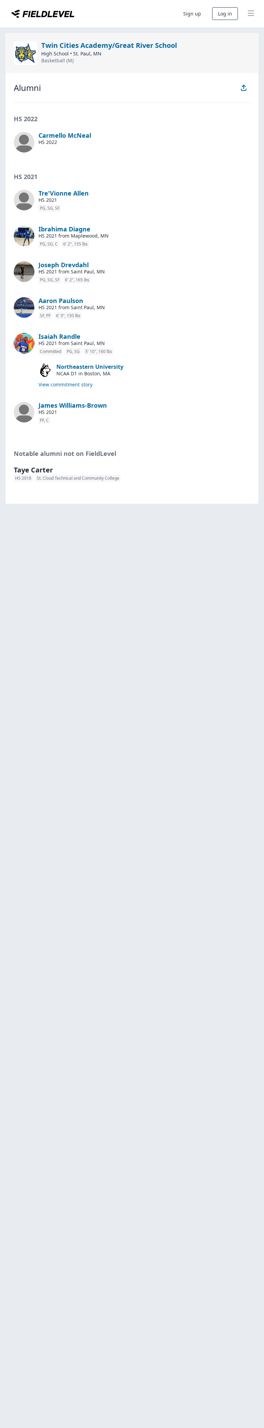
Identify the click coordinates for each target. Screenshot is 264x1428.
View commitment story (65, 384)
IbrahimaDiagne (64, 229)
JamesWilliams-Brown (72, 405)
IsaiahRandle (59, 336)
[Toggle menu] (250, 13)
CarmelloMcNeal (64, 135)
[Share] (243, 87)
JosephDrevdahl (63, 265)
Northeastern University (89, 367)
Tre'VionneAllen (63, 193)
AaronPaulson (60, 300)
